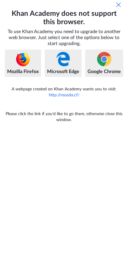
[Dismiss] (118, 5)
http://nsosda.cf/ (64, 95)
